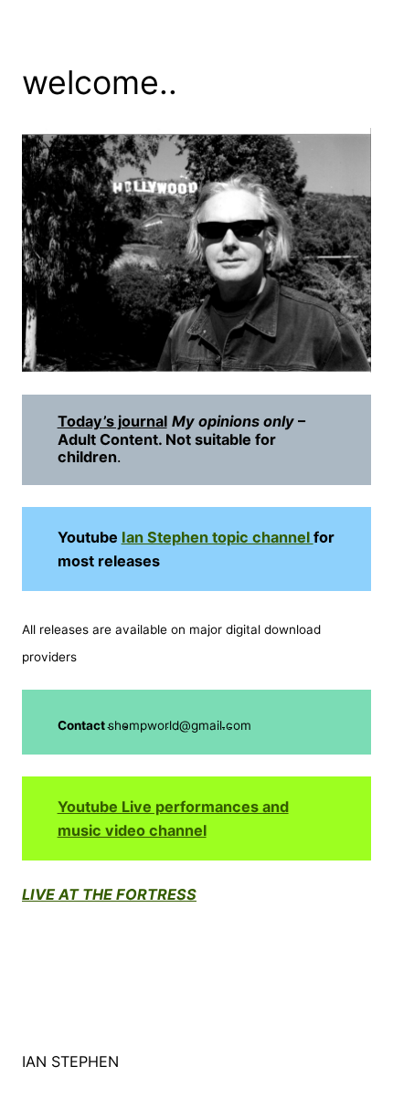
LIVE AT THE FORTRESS (109, 894)
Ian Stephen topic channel (217, 537)
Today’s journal (112, 421)
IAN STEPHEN (70, 1061)
